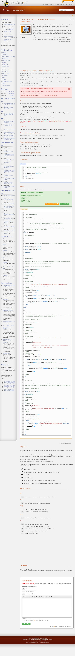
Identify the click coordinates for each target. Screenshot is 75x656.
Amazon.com (9, 369)
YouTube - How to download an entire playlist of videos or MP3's (9, 197)
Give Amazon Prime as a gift (9, 385)
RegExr (4, 244)
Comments (23, 565)
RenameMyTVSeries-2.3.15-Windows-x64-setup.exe (8, 309)
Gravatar (61, 626)
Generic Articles (5, 58)
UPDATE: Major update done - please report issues (9, 218)
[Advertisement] (47, 56)
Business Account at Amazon (9, 382)
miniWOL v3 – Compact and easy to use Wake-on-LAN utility (9, 114)
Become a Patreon (28, 475)
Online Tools (4, 72)
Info (58, 4)
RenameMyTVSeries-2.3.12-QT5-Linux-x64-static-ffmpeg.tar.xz (8, 341)
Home (43, 4)
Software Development (7, 81)
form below (43, 571)
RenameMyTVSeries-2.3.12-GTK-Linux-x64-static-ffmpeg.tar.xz (8, 327)
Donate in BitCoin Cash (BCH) (30, 483)
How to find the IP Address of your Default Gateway (9, 125)
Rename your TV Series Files (31, 533)
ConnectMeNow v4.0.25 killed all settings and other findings (9, 227)
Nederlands (70, 4)
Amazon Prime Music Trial (9, 386)
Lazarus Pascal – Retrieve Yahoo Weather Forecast (36, 509)
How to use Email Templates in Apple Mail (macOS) (9, 139)
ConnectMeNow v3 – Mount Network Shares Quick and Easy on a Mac (9, 156)
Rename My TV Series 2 (8, 149)
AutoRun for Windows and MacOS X (15, 10)
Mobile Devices (5, 66)
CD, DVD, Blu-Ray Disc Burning (8, 56)
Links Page (5, 275)
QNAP (3, 77)
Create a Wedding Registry (9, 389)
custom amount (55, 472)
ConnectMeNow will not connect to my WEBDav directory (8, 221)
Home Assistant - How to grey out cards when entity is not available (9, 232)
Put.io (4, 257)
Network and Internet (6, 70)
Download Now (63, 204)
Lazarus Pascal (52, 39)
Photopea (5, 250)
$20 (49, 472)
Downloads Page (6, 353)
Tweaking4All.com (43, 638)
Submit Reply (27, 624)
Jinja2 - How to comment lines (9, 209)
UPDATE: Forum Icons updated (9, 224)
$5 (45, 472)
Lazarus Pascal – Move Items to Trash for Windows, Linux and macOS (40, 497)
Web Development (6, 85)
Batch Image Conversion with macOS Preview (9, 130)
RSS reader (37, 620)
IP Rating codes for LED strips (9, 137)
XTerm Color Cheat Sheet (8, 135)
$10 (47, 472)
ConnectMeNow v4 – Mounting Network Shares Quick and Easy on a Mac (9, 121)
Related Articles (25, 488)
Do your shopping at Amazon (30, 469)
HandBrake (5, 262)
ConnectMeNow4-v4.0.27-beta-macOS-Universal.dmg (9, 286)
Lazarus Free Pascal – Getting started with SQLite (36, 524)
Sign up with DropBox (28, 478)
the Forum (61, 584)
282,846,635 (11, 93)
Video (3, 83)
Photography (5, 75)
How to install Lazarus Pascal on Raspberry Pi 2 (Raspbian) (38, 518)
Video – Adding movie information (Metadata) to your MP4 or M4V (39, 529)
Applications (5, 54)
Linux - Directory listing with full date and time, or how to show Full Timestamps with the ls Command (9, 205)
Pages (50, 4)
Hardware (4, 62)
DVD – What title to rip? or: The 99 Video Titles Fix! (36, 531)
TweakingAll (19, 2)
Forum (54, 4)
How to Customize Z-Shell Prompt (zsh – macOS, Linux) (9, 133)
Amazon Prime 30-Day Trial (9, 384)
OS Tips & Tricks (5, 73)
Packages (5, 239)
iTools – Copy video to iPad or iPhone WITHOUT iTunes (37, 526)
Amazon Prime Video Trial (9, 388)
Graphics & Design (6, 60)
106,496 (12, 95)
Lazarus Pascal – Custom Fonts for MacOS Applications (37, 503)
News (46, 4)
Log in (62, 4)
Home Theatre (5, 64)
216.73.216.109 (10, 92)
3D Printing (4, 52)
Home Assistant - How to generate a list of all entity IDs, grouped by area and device (9, 213)
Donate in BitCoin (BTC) (29, 480)
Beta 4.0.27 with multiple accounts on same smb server (9, 200)
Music (3, 68)
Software (4, 79)
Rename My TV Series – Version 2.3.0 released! (8, 108)
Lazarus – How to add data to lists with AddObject (36, 512)
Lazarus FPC (23, 37)
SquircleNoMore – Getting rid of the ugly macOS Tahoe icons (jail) (9, 105)
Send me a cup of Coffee (51, 204)
